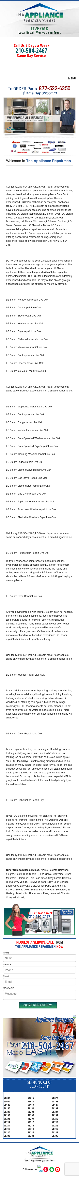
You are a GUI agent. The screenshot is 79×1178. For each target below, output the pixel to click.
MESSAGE (8, 988)
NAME (6, 952)
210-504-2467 (31, 50)
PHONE (7, 964)
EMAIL (6, 976)
